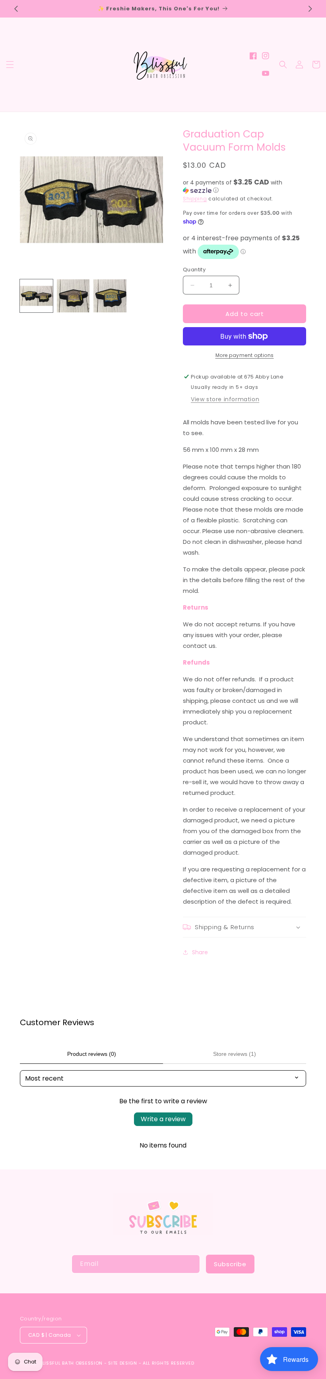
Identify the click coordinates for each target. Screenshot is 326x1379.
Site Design (122, 1363)
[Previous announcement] (16, 9)
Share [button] (200, 952)
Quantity (194, 269)
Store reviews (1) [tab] (234, 1054)
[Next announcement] (310, 9)
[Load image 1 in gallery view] (36, 295)
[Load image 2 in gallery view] (73, 295)
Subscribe (230, 1264)
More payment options (244, 355)
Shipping (195, 198)
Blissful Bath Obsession (72, 1363)
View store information (225, 399)
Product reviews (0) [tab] (91, 1054)
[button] (10, 64)
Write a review (163, 1119)
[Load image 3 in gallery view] (109, 295)
